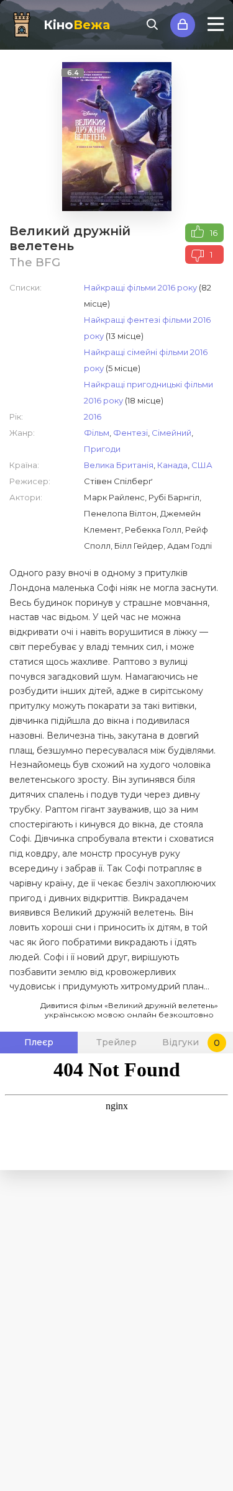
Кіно (76, 24)
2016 (92, 416)
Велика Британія (118, 465)
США (201, 465)
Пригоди (102, 449)
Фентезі (130, 433)
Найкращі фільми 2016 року (140, 287)
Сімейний (171, 433)
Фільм (96, 433)
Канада (172, 465)
